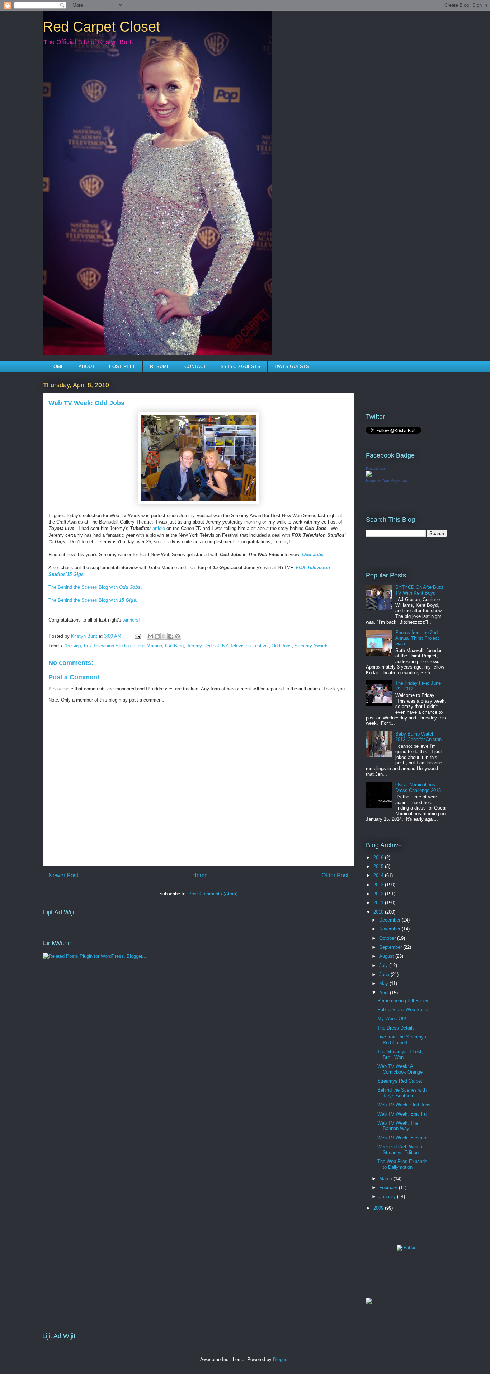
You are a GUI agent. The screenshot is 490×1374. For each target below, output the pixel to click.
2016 (379, 857)
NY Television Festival (245, 645)
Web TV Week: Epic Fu (402, 1114)
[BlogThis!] (157, 636)
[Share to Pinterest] (177, 636)
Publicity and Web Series (403, 1009)
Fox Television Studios (107, 645)
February (389, 1187)
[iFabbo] (406, 1247)
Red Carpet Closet (101, 26)
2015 (379, 866)
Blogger (280, 1359)
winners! (131, 620)
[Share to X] (164, 636)
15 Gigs (73, 645)
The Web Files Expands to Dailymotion (402, 1164)
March (386, 1178)
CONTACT (195, 366)
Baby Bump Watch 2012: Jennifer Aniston (418, 736)
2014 (379, 875)
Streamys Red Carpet (399, 1081)
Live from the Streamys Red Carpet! (401, 1039)
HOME (57, 366)
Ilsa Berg (174, 645)
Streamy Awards (312, 645)
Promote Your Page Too (386, 480)
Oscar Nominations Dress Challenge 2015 (418, 787)
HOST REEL (122, 366)
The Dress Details (396, 1028)
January (388, 1196)
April (384, 992)
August (387, 956)
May (384, 983)
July (384, 965)
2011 (379, 902)
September (391, 947)
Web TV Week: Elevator (402, 1137)
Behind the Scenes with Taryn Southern (402, 1092)
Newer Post (63, 875)
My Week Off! (391, 1018)
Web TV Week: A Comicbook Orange (400, 1069)
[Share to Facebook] (170, 636)
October (388, 938)
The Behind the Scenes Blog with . (95, 587)
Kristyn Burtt (376, 468)
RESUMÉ (160, 366)
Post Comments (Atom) (212, 893)
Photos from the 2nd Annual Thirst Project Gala (417, 638)
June (385, 974)
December (390, 920)
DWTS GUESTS (292, 366)
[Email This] (150, 636)
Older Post (334, 875)
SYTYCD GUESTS (240, 366)
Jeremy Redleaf (203, 645)
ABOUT (87, 366)
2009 (379, 1208)
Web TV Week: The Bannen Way (397, 1125)
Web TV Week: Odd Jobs (403, 1104)
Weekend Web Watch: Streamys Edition (400, 1149)
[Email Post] (137, 636)
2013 (379, 884)
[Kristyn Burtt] (369, 475)
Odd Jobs (282, 645)
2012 (379, 893)
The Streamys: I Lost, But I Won (400, 1054)
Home (200, 875)
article (158, 528)
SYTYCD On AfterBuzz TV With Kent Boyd (419, 590)
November (390, 929)
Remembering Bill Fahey (402, 1000)
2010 (379, 912)
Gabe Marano (148, 645)
